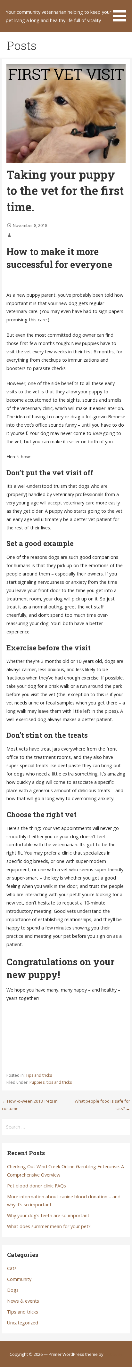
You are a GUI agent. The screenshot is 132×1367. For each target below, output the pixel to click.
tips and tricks (59, 1082)
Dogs (13, 1290)
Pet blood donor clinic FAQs (36, 1186)
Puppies (37, 1082)
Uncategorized (22, 1323)
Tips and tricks (39, 1075)
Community (19, 1279)
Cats (12, 1268)
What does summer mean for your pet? (49, 1226)
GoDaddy (113, 1354)
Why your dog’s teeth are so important (48, 1215)
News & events (23, 1301)
